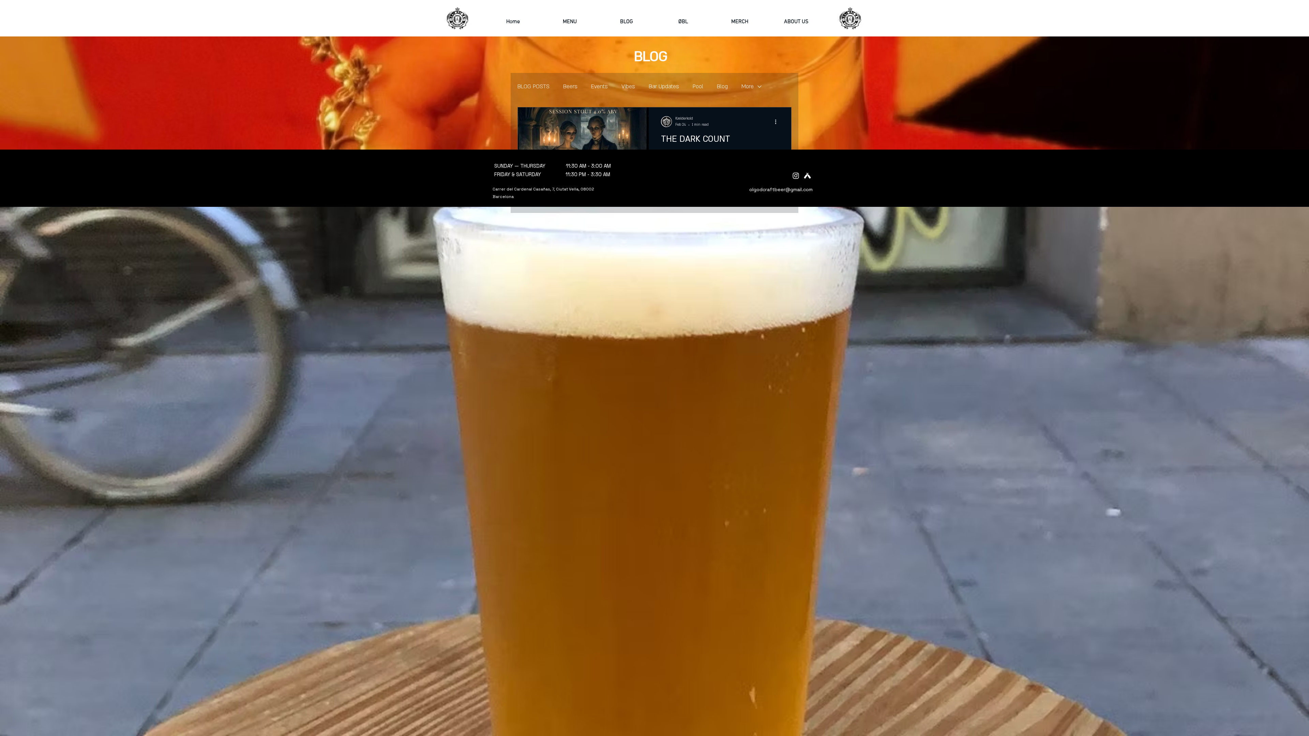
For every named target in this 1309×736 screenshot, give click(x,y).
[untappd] (807, 175)
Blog (722, 86)
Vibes (628, 86)
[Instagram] (796, 175)
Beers (570, 86)
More (747, 86)
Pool (698, 86)
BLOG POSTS (533, 86)
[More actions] (778, 122)
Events (599, 86)
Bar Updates (664, 86)
